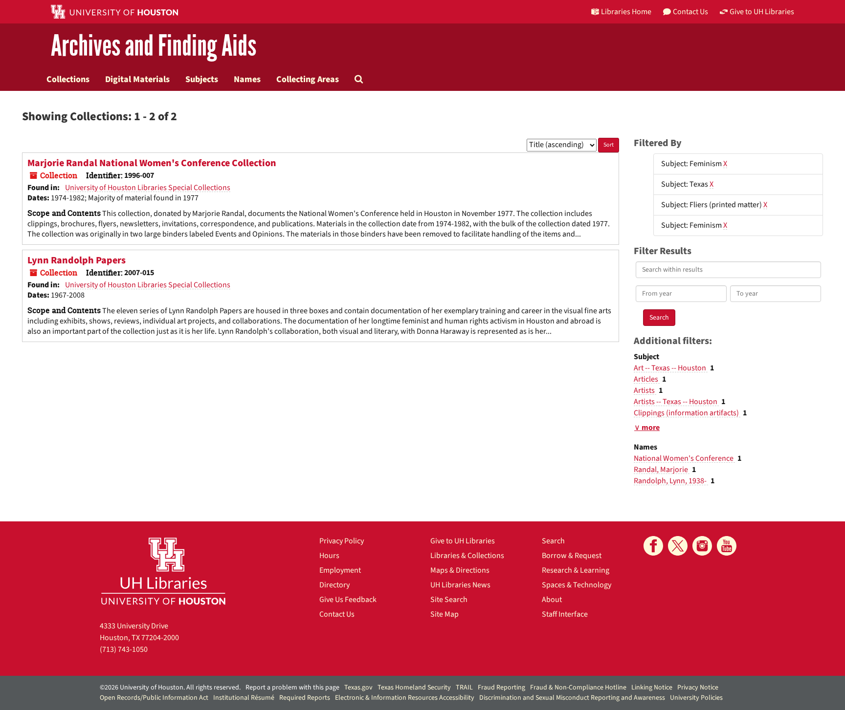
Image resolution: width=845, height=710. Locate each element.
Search (553, 541)
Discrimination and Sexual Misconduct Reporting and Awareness (572, 698)
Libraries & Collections (467, 555)
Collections (67, 79)
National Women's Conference (684, 458)
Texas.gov (358, 687)
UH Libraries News (460, 585)
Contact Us (337, 614)
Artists (645, 390)
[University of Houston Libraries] (163, 571)
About (552, 599)
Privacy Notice (697, 687)
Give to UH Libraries (462, 541)
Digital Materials (137, 79)
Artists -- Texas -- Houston (676, 401)
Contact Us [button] (690, 11)
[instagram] (702, 546)
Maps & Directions (459, 570)
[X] (678, 546)
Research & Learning (575, 570)
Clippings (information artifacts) (687, 413)
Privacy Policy (341, 541)
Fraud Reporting (501, 687)
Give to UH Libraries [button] (762, 11)
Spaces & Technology (576, 585)
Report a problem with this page (292, 687)
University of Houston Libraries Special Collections (147, 187)
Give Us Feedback (348, 599)
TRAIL (464, 687)
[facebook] (653, 546)
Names (247, 79)
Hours (329, 555)
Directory (334, 585)
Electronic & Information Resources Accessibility (404, 698)
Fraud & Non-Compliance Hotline (578, 687)
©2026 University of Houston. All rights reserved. (170, 687)
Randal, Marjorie (661, 469)
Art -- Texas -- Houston (671, 368)
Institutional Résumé (243, 698)
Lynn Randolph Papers (76, 260)
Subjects (201, 79)
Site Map (444, 614)
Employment (340, 570)
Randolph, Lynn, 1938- (671, 480)
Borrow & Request (571, 555)
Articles (647, 379)
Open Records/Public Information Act (154, 698)
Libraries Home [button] (626, 11)
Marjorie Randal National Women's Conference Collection (151, 163)
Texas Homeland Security (414, 687)
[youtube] (726, 546)
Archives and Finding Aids (153, 46)
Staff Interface (565, 614)
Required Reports (304, 698)
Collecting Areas (307, 79)
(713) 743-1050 (124, 649)
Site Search (448, 599)
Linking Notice (651, 687)
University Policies (696, 698)
